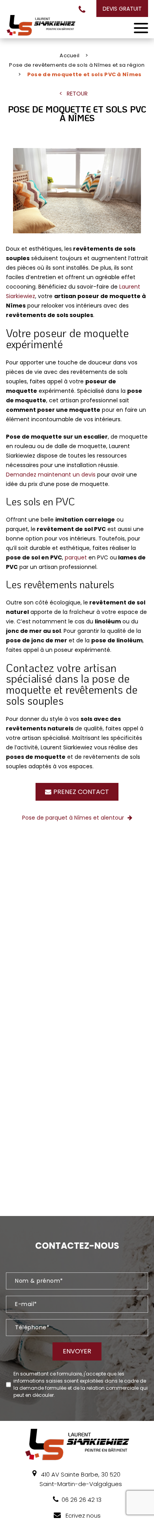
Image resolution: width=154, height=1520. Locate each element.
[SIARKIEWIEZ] (41, 25)
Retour (77, 94)
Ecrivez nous (82, 1515)
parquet (76, 557)
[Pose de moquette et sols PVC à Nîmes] (77, 192)
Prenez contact (81, 791)
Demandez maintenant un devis (51, 475)
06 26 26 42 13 (82, 9)
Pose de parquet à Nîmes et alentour (74, 818)
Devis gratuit (122, 9)
